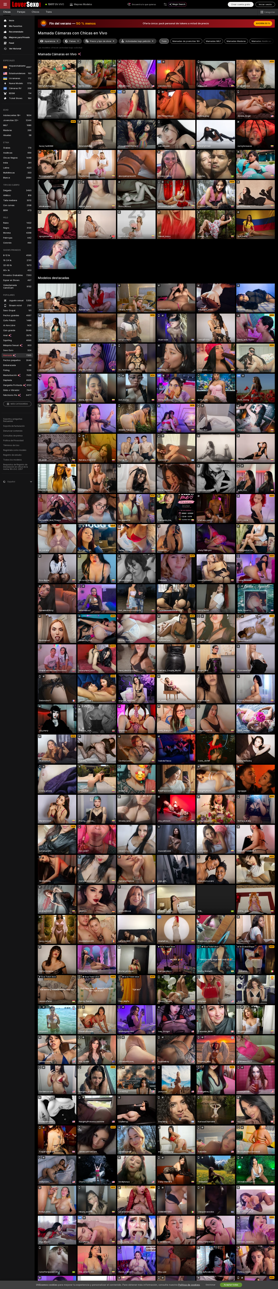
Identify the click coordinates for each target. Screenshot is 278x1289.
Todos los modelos (12, 460)
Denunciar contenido (13, 431)
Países (72, 41)
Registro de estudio (12, 455)
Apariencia (50, 41)
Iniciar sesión (265, 4)
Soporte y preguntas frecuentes (12, 420)
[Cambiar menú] (5, 4)
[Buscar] (165, 4)
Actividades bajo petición (137, 41)
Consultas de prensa (13, 436)
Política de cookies (189, 1285)
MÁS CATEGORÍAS (19, 404)
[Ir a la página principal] (26, 4)
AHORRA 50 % (263, 23)
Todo (164, 41)
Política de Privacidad (13, 440)
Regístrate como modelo (14, 450)
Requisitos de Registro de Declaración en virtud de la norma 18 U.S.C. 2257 (15, 467)
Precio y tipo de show (100, 41)
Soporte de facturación (14, 426)
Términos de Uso (11, 445)
